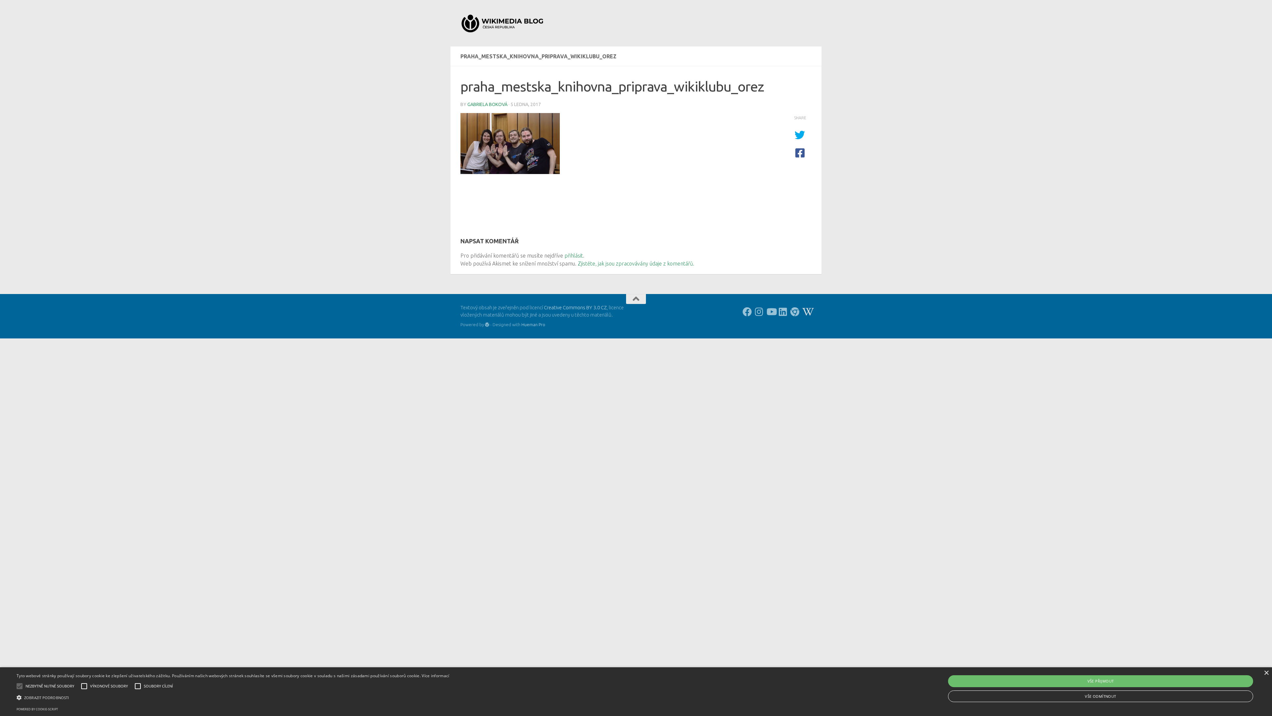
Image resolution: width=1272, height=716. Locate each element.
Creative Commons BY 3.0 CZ (575, 307)
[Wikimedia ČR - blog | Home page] (503, 23)
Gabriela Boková (487, 104)
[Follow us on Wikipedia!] (807, 312)
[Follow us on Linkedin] (783, 312)
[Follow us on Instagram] (759, 312)
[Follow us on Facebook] (747, 312)
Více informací (435, 676)
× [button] (1266, 673)
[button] (233, 698)
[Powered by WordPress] (487, 325)
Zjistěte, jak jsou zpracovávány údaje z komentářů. (636, 264)
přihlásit (573, 256)
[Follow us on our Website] (795, 312)
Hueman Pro (533, 324)
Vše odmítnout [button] (1100, 696)
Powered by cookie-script (37, 709)
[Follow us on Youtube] (771, 312)
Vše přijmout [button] (1100, 681)
